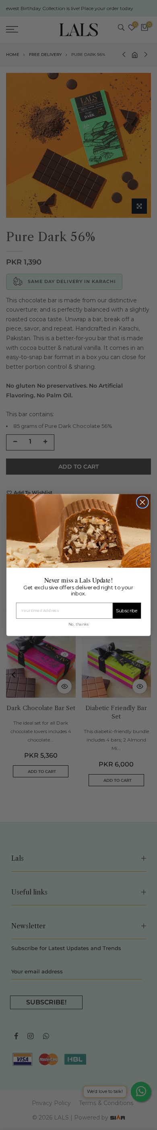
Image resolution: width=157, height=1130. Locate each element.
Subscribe (127, 611)
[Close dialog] (142, 502)
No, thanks (78, 624)
